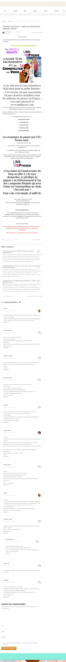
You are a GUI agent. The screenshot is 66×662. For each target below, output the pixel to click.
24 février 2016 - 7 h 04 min (12, 541)
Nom (2, 625)
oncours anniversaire (13, 239)
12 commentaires (38, 32)
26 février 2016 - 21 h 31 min (9, 582)
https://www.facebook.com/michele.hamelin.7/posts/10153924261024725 (21, 417)
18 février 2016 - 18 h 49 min (9, 380)
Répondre (6, 322)
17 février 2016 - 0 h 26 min (9, 310)
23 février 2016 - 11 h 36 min (9, 467)
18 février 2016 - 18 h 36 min (9, 358)
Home (10, 21)
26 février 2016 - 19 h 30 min (9, 566)
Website (3, 637)
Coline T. (5, 493)
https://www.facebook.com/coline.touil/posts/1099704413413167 (19, 508)
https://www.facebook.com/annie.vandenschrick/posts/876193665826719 (21, 319)
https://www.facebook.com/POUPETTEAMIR (29, 570)
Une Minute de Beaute (24, 201)
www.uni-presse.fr (20, 101)
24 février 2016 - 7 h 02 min (9, 521)
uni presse (12, 240)
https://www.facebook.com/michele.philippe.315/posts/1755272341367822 (21, 344)
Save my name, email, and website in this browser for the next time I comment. (20, 643)
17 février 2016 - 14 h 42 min (9, 332)
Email (2, 631)
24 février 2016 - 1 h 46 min (9, 495)
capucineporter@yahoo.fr (16, 393)
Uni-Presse (29, 199)
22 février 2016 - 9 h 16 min (9, 432)
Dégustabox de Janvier (8, 296)
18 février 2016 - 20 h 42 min (9, 407)
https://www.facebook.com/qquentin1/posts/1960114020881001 (18, 364)
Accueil (3, 21)
